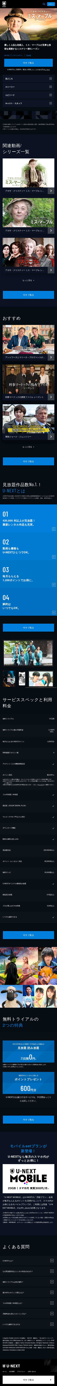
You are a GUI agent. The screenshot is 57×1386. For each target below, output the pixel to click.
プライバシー (21, 1371)
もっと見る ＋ (28, 280)
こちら (47, 69)
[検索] (44, 4)
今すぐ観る (28, 62)
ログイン (51, 4)
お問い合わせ (32, 1371)
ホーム (5, 1371)
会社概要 (12, 1371)
